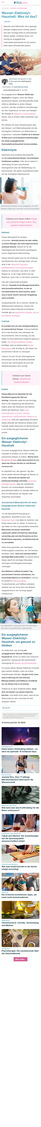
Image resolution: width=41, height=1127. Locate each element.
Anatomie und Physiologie (19, 8)
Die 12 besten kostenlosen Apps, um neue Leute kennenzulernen (19, 895)
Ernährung (6, 920)
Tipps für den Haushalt (10, 864)
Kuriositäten (6, 775)
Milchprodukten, (20, 581)
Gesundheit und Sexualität (11, 833)
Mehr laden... (20, 959)
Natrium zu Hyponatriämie (24, 114)
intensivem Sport (8, 520)
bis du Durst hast (9, 460)
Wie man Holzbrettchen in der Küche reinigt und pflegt (19, 867)
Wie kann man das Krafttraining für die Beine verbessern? (20, 809)
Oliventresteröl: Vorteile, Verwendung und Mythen (20, 924)
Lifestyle (5, 892)
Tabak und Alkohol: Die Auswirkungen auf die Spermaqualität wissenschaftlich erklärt (20, 838)
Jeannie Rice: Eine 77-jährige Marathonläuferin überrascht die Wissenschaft (17, 779)
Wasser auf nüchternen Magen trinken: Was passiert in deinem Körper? (22, 222)
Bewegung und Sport (9, 805)
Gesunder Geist (7, 747)
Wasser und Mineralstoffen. (26, 663)
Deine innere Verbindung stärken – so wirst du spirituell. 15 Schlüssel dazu (20, 750)
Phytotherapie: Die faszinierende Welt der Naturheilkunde (20, 952)
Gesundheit (5, 8)
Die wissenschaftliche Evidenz (20, 342)
